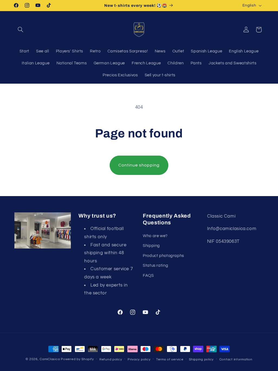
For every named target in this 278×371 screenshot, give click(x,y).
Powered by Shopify (77, 359)
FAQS (148, 275)
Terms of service (170, 359)
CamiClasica (50, 359)
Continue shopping (139, 165)
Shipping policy (201, 359)
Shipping (151, 246)
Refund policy (110, 359)
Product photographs (163, 256)
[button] (20, 29)
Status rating (155, 265)
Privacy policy (139, 359)
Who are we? (155, 236)
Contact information (235, 359)
